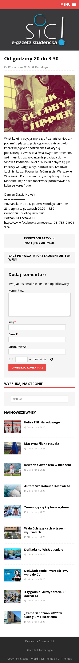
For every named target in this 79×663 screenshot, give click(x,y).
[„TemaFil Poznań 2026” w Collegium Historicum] (12, 621)
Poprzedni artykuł (39, 238)
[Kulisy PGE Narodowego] (12, 431)
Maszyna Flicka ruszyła (41, 443)
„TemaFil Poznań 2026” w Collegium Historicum (43, 615)
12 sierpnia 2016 (18, 67)
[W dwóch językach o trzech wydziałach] (12, 537)
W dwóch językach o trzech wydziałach (45, 530)
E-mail (12, 334)
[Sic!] (39, 30)
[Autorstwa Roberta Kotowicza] (12, 494)
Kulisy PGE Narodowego (42, 422)
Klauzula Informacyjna (40, 650)
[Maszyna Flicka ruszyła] (12, 452)
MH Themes (65, 658)
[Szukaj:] (39, 399)
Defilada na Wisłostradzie (43, 549)
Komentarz (16, 290)
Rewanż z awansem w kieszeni (47, 465)
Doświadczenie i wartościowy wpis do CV (46, 572)
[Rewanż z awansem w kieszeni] (12, 473)
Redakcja (41, 67)
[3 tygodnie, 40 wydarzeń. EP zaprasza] (12, 600)
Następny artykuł (39, 243)
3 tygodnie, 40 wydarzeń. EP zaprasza (45, 594)
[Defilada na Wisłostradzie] (12, 558)
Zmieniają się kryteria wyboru (46, 507)
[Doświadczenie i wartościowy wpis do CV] (12, 579)
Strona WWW (17, 347)
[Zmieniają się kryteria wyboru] (12, 515)
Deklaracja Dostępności (39, 641)
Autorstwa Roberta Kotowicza (47, 486)
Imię (11, 322)
